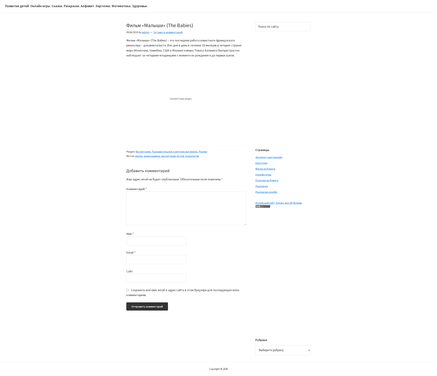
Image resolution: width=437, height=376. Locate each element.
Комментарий (136, 189)
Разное (203, 151)
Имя (130, 234)
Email (131, 252)
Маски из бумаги (265, 168)
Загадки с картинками (268, 157)
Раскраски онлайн (266, 192)
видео (139, 156)
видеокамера (152, 156)
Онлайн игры (263, 174)
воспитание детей (172, 156)
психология (192, 156)
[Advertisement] (269, 89)
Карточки (261, 163)
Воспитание (143, 151)
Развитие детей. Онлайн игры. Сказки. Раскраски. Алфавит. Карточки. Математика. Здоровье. (76, 6)
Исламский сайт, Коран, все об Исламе (278, 203)
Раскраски (261, 186)
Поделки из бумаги (266, 180)
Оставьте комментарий (167, 32)
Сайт (129, 271)
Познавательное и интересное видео (175, 151)
